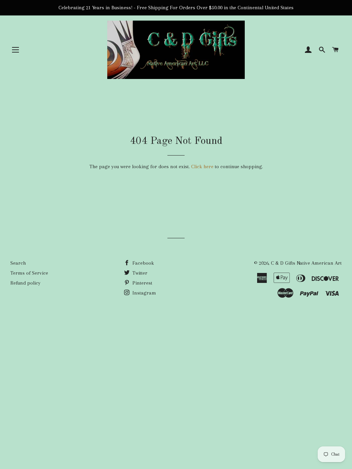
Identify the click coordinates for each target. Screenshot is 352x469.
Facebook (142, 263)
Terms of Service (29, 273)
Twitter (139, 273)
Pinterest (141, 283)
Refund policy (25, 283)
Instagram (143, 293)
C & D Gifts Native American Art (306, 263)
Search (18, 263)
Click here (202, 166)
